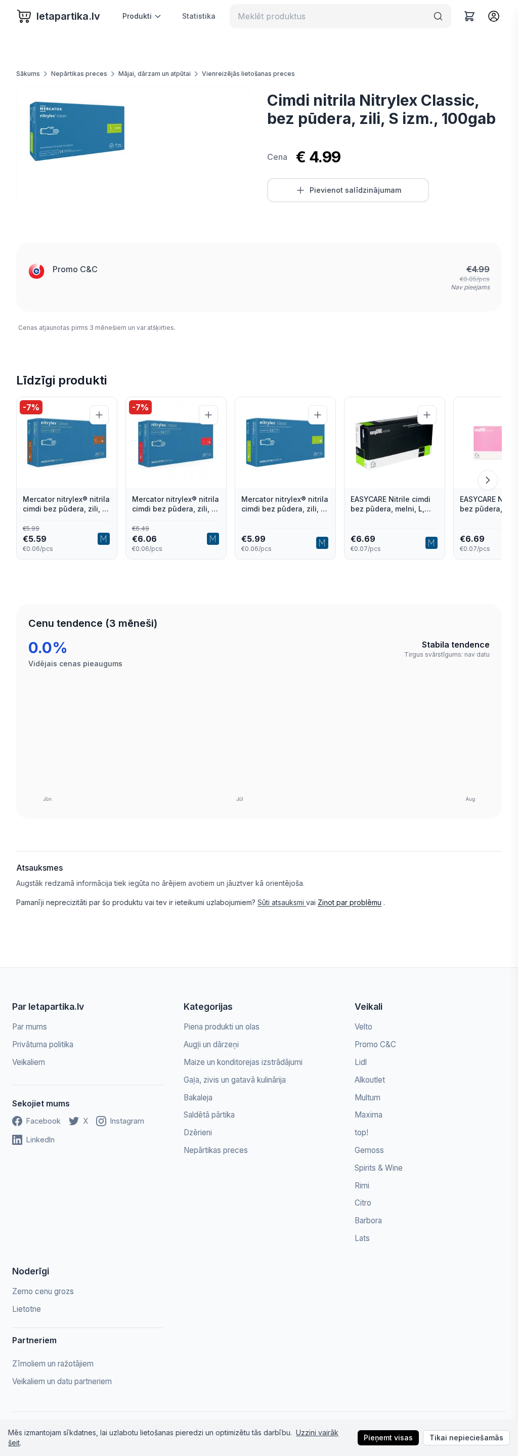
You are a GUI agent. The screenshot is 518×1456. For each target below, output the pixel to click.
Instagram (127, 1121)
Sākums (28, 73)
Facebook (43, 1121)
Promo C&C (75, 269)
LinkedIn (40, 1139)
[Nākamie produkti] (488, 480)
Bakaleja (198, 1097)
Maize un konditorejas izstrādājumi (243, 1062)
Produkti (137, 16)
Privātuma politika (42, 1044)
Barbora (368, 1220)
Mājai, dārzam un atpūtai (154, 73)
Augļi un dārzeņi (211, 1044)
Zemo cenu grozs (43, 1291)
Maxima (368, 1115)
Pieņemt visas (388, 1437)
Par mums (29, 1027)
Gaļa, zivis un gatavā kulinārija (235, 1080)
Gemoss (369, 1150)
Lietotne (26, 1309)
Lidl (361, 1062)
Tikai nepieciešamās (466, 1437)
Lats (362, 1238)
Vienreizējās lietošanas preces (248, 73)
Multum (367, 1097)
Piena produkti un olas (222, 1027)
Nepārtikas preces (79, 73)
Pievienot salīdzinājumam (355, 190)
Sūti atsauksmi (281, 902)
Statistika (198, 16)
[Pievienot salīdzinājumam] (99, 414)
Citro (363, 1203)
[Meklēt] (438, 16)
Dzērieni (198, 1132)
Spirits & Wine (379, 1168)
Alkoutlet (370, 1080)
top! (361, 1132)
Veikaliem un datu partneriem (62, 1381)
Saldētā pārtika (209, 1115)
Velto (363, 1027)
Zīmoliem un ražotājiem (53, 1363)
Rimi (362, 1185)
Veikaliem (28, 1062)
